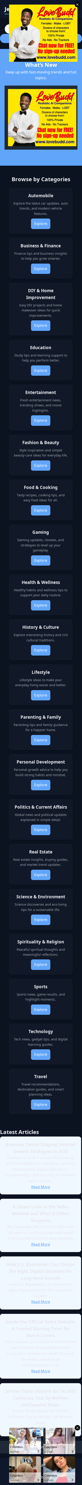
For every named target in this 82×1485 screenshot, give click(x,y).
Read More (40, 1186)
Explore (40, 223)
